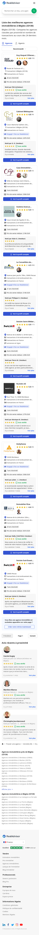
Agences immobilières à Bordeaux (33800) (17, 758)
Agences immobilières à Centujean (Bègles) (17, 813)
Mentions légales (9, 915)
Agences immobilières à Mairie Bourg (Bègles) (18, 815)
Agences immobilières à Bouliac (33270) (16, 760)
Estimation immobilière (11, 857)
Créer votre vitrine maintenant (19, 627)
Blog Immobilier (8, 870)
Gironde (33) (27, 744)
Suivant (33, 636)
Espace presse (8, 897)
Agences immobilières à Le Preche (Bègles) (17, 802)
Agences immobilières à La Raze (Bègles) (16, 805)
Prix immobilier (8, 860)
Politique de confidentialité (12, 908)
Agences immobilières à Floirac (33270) (16, 766)
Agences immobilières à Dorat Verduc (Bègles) (18, 818)
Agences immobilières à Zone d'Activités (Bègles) (19, 810)
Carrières (6, 893)
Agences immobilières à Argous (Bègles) (16, 821)
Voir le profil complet (21, 104)
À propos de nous (9, 890)
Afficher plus (6, 789)
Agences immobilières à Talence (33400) (16, 768)
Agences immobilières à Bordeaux (14, 779)
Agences (8, 43)
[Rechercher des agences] (34, 10)
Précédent (7, 636)
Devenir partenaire (9, 878)
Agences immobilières (11, 864)
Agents (21, 43)
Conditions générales (10, 905)
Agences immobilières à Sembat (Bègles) (16, 807)
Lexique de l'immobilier (11, 867)
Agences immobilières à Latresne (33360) (17, 763)
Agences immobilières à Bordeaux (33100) (17, 776)
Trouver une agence (13, 744)
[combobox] (19, 11)
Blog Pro (6, 882)
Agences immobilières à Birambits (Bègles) (17, 823)
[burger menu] (34, 3)
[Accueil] (2, 744)
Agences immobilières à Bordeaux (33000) (17, 781)
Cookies (5, 911)
